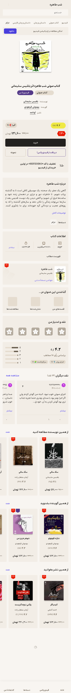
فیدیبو (65, 22)
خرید (35, 143)
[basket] (13, 5)
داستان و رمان (40, 22)
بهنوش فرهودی (31, 107)
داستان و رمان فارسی (21, 22)
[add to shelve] (58, 301)
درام (7, 23)
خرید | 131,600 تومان (19, 689)
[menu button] (5, 5)
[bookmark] (43, 78)
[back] (66, 5)
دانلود (11, 31)
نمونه (13, 152)
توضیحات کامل (59, 213)
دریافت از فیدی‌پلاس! (47, 152)
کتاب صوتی (53, 22)
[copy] (8, 165)
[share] (27, 78)
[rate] (62, 331)
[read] (12, 301)
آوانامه (33, 112)
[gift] (35, 78)
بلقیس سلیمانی (30, 101)
